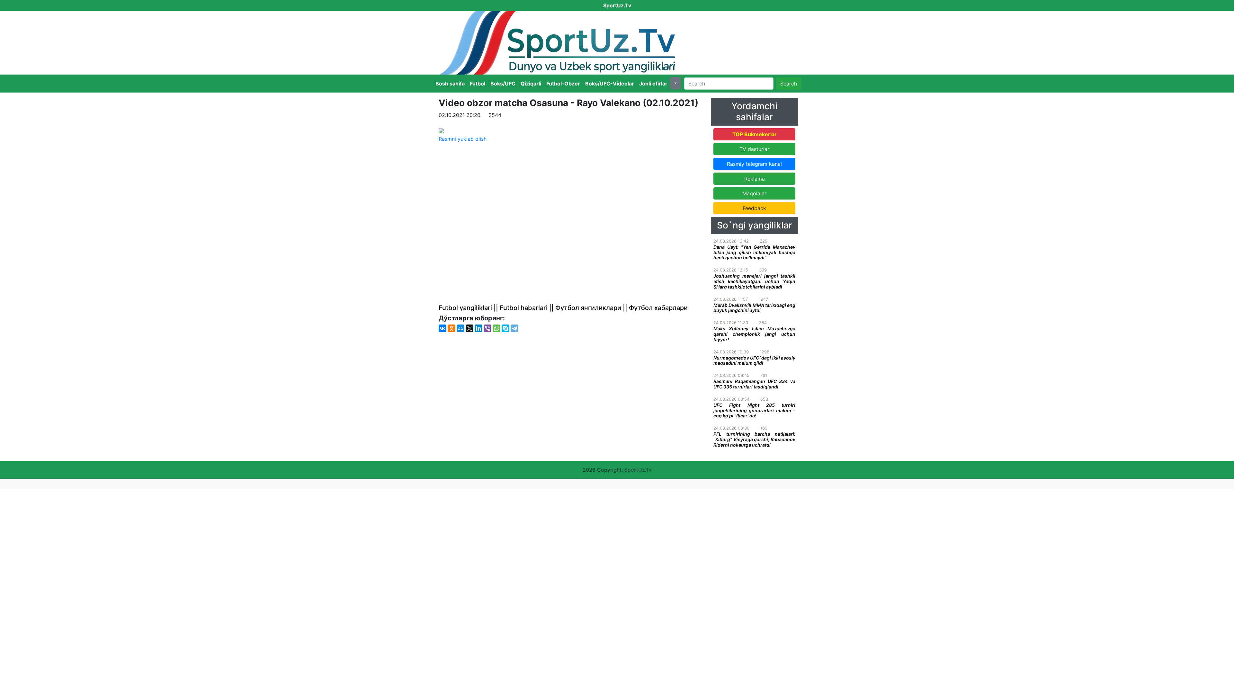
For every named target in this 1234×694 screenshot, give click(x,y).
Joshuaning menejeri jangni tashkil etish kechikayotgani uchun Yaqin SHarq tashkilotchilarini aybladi (754, 281)
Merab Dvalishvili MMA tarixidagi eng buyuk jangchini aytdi (754, 307)
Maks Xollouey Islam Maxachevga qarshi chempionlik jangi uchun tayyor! (754, 334)
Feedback (754, 208)
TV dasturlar (754, 149)
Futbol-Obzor (563, 83)
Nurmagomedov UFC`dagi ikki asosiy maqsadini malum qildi (754, 360)
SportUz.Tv (638, 470)
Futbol (477, 83)
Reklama (754, 178)
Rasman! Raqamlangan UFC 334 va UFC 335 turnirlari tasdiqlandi (754, 383)
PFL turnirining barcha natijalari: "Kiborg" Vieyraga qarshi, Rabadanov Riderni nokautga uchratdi (754, 439)
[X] (469, 328)
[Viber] (487, 328)
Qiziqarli (531, 83)
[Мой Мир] (460, 328)
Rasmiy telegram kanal (754, 164)
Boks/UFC (502, 83)
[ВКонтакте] (442, 328)
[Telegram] (514, 328)
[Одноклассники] (451, 328)
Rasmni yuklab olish (463, 139)
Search (788, 83)
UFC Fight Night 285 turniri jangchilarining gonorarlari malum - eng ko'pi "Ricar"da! (754, 410)
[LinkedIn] (478, 328)
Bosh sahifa (450, 83)
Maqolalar (754, 193)
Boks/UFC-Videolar (609, 83)
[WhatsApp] (496, 328)
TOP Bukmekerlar (754, 134)
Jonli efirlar (653, 83)
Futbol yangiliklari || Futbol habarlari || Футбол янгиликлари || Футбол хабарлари (563, 308)
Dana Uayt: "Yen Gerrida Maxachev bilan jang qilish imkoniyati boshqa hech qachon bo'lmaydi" (754, 252)
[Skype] (505, 328)
